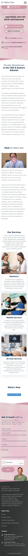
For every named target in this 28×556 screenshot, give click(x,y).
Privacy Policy (6, 517)
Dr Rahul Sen (7, 2)
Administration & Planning (10, 523)
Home (3, 514)
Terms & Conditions (7, 520)
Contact (4, 526)
